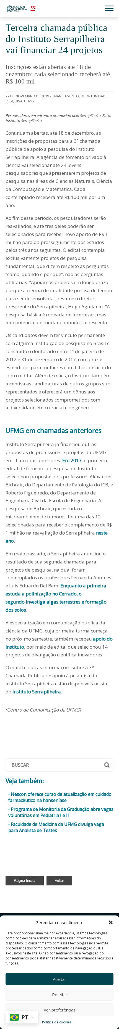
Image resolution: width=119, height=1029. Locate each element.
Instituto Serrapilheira (36, 691)
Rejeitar (59, 994)
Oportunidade (94, 96)
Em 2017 (72, 460)
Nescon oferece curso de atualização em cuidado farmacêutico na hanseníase (60, 797)
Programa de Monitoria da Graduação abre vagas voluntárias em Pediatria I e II (60, 812)
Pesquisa (14, 101)
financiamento (65, 96)
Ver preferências (60, 1010)
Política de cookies (56, 1022)
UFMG (29, 101)
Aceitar (59, 979)
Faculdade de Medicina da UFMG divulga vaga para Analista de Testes (56, 827)
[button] (110, 922)
